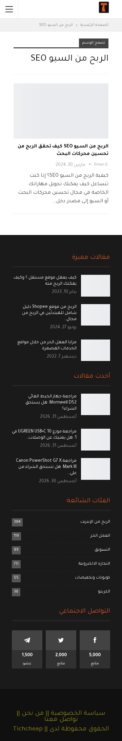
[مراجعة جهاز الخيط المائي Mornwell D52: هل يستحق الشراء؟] (95, 404)
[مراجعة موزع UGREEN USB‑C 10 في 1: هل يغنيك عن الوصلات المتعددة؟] (95, 440)
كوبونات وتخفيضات (92, 578)
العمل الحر (100, 536)
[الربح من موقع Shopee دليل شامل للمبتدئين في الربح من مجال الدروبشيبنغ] (95, 315)
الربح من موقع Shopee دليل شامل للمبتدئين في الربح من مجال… (49, 313)
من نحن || (30, 713)
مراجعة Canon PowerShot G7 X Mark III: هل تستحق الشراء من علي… (46, 467)
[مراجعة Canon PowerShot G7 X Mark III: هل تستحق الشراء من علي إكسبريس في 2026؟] (95, 469)
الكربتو (104, 592)
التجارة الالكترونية (94, 564)
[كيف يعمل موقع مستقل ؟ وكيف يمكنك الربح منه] (95, 286)
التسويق (102, 550)
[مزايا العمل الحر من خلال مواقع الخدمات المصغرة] (95, 350)
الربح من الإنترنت (95, 522)
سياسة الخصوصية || (74, 713)
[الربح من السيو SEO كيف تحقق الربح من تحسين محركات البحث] (61, 111)
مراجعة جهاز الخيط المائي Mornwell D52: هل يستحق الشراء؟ (51, 402)
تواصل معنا (61, 719)
